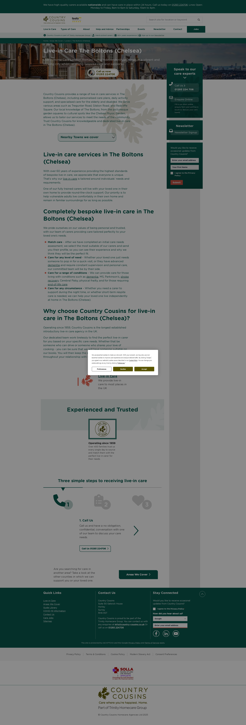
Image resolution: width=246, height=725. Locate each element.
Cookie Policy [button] (133, 360)
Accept (144, 369)
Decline (123, 369)
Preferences (101, 369)
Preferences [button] (121, 363)
